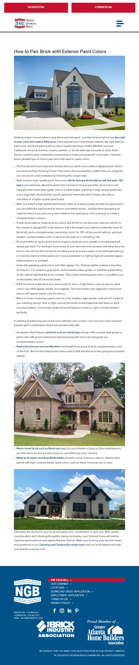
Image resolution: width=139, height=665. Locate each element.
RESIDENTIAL (36, 7)
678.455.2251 (34, 615)
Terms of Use (59, 599)
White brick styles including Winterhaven (40, 457)
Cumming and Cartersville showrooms (62, 544)
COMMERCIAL (103, 7)
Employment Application (67, 595)
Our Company (60, 583)
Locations (57, 587)
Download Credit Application (70, 591)
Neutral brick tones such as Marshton (38, 346)
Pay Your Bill (59, 580)
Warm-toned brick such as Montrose (38, 448)
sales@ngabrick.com (32, 618)
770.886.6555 (33, 612)
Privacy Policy (60, 603)
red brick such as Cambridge (62, 332)
